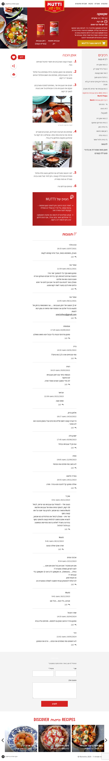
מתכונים (104, 3)
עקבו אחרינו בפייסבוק (12, 4)
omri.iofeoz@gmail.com (66, 314)
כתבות (90, 3)
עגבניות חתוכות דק (54, 42)
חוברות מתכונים (81, 3)
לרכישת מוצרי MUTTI (91, 43)
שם (74, 668)
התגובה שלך (72, 680)
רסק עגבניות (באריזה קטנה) (40, 42)
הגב (72, 256)
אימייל (51, 668)
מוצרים (97, 3)
